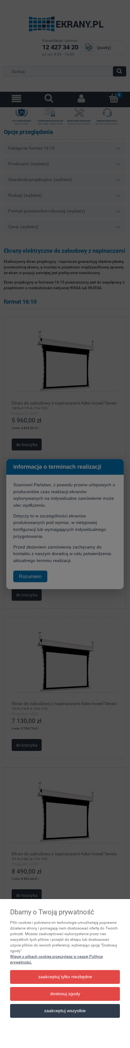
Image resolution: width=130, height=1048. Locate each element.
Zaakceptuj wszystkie (65, 1010)
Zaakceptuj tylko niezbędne (65, 976)
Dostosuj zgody (65, 993)
